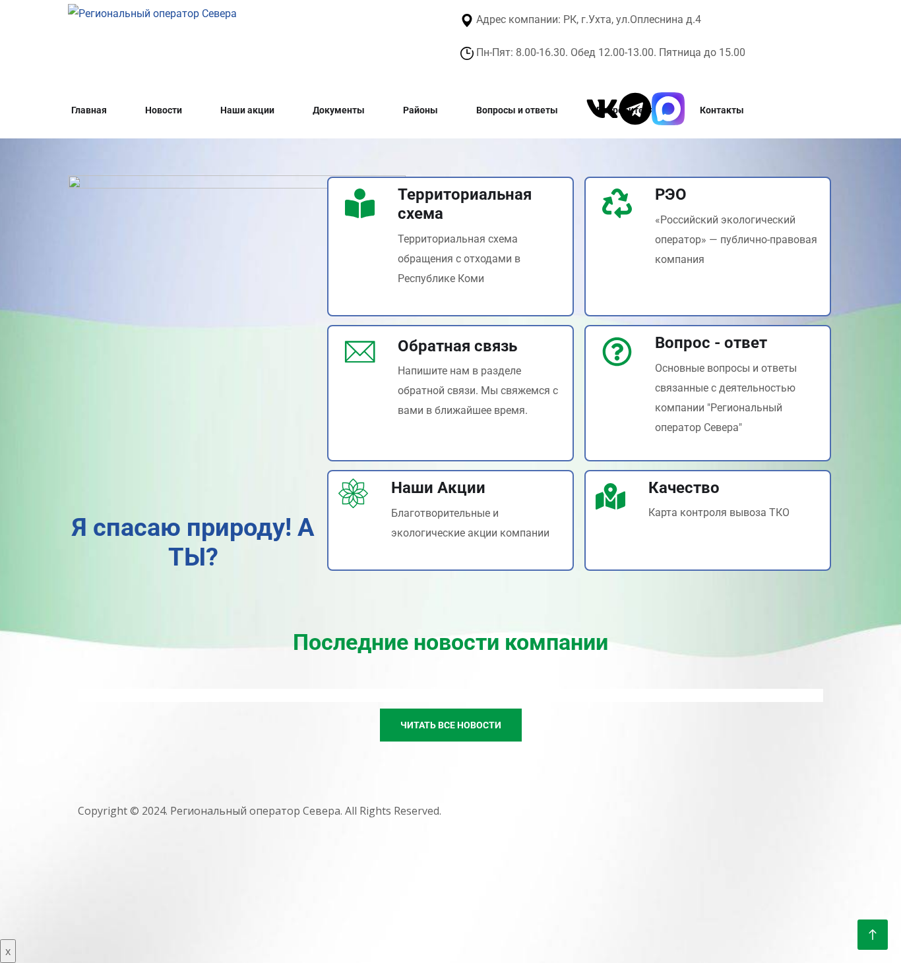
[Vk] (602, 108)
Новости (163, 110)
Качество (684, 488)
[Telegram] (635, 108)
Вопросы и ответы (517, 110)
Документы (339, 110)
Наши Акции (438, 488)
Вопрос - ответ (711, 343)
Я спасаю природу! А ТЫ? (193, 542)
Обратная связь (457, 346)
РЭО (671, 194)
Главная (89, 110)
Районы (420, 110)
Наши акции (247, 110)
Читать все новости (450, 725)
